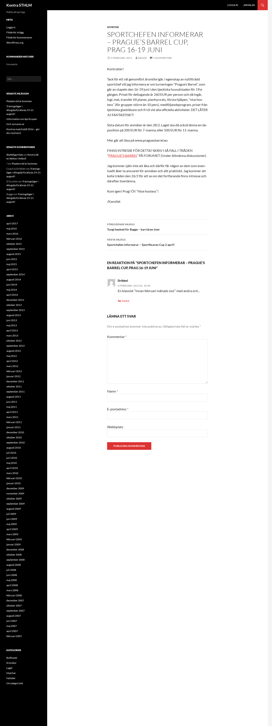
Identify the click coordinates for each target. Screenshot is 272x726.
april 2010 (12, 468)
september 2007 (15, 610)
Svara (125, 300)
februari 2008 (14, 595)
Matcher (11, 673)
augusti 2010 (13, 447)
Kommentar (117, 337)
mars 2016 (12, 233)
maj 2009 (11, 524)
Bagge (142, 57)
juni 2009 (11, 519)
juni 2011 (11, 401)
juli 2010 (11, 452)
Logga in (232, 5)
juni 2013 (11, 320)
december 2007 (15, 600)
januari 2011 (13, 427)
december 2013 (15, 299)
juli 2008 (11, 569)
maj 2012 (11, 355)
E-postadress (117, 409)
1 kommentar (162, 57)
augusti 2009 (13, 508)
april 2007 (12, 631)
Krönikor (11, 662)
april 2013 (12, 330)
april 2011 (12, 412)
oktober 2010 (14, 437)
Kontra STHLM (19, 5)
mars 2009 (12, 534)
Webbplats (115, 427)
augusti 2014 (13, 279)
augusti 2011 (13, 396)
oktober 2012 (14, 340)
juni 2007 (11, 620)
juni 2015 (11, 259)
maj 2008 (11, 580)
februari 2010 (14, 478)
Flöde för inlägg (15, 32)
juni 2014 (11, 284)
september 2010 (15, 442)
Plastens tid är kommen (19, 101)
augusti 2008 (13, 564)
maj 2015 (11, 264)
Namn (112, 391)
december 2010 (15, 432)
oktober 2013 (14, 305)
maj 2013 (11, 325)
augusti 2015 (13, 254)
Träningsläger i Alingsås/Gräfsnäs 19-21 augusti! (20, 110)
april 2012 (12, 361)
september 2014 (15, 274)
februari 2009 (14, 539)
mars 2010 (12, 473)
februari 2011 (14, 422)
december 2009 (15, 488)
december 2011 (15, 381)
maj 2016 (11, 228)
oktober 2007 (14, 605)
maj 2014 (11, 289)
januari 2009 (13, 544)
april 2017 (12, 223)
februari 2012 (14, 371)
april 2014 (12, 294)
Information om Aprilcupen (21, 119)
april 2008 (12, 585)
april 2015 (12, 269)
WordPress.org (14, 42)
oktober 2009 (14, 498)
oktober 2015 (14, 243)
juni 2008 (11, 575)
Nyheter (113, 27)
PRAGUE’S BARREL (122, 155)
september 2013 (15, 310)
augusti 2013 (13, 315)
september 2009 (15, 503)
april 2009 (12, 529)
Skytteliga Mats (14, 154)
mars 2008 (12, 590)
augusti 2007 (13, 615)
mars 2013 (12, 335)
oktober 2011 (14, 386)
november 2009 (15, 493)
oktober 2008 (14, 554)
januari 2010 (13, 483)
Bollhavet (11, 657)
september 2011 (15, 391)
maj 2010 (11, 462)
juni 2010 (11, 457)
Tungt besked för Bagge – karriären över (133, 227)
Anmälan (249, 5)
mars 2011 (12, 417)
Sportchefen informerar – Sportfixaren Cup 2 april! (141, 242)
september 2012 (15, 345)
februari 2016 (14, 238)
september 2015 (15, 248)
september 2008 (15, 559)
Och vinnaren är (15, 124)
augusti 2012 (13, 350)
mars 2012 (12, 366)
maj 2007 (11, 626)
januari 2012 (13, 376)
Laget (9, 668)
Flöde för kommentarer (19, 37)
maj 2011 (11, 406)
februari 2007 (14, 636)
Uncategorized (14, 683)
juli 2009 (11, 513)
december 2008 (15, 549)
